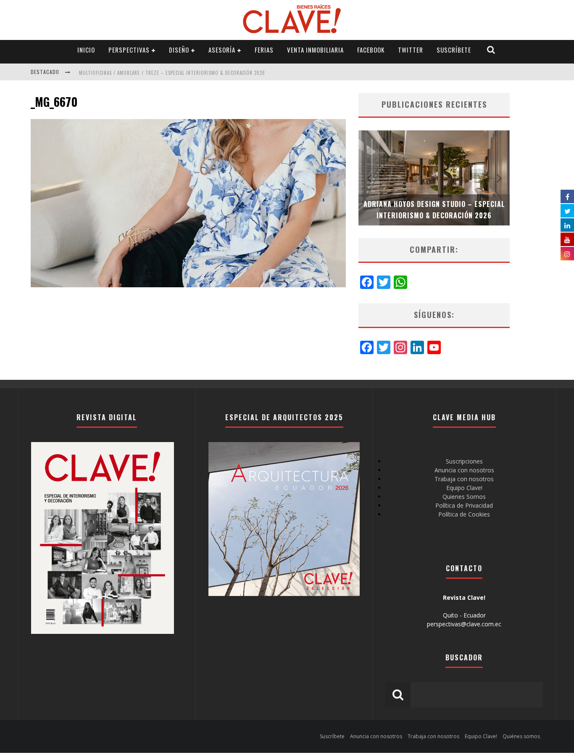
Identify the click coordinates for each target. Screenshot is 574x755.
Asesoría (221, 49)
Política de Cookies (464, 514)
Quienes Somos (464, 497)
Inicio (86, 49)
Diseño (179, 49)
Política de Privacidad (464, 505)
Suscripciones (464, 461)
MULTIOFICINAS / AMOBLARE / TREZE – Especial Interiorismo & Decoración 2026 (172, 72)
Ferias (264, 49)
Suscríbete (454, 49)
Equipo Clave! (464, 488)
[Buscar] (491, 50)
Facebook (370, 49)
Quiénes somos (521, 736)
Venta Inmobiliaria (315, 49)
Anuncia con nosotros (464, 470)
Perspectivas (129, 49)
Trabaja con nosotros (464, 479)
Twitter (410, 49)
